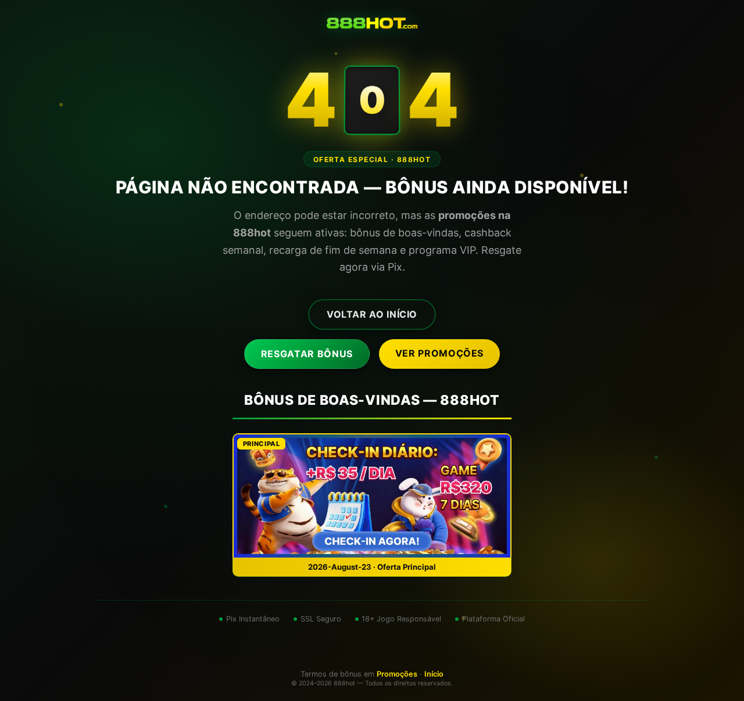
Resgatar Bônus (307, 354)
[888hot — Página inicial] (372, 23)
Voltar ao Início (372, 314)
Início (433, 674)
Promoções (397, 674)
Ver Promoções (439, 353)
